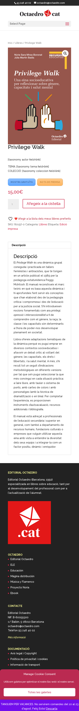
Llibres (18, 42)
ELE (12, 564)
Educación (16, 570)
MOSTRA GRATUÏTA (22, 182)
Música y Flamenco (22, 581)
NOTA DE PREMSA (50, 182)
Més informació (17, 637)
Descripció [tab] (19, 245)
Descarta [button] (51, 708)
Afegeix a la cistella (43, 203)
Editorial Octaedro (21, 559)
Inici (10, 42)
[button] (65, 53)
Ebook (14, 593)
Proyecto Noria (19, 587)
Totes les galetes (39, 692)
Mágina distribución (22, 576)
